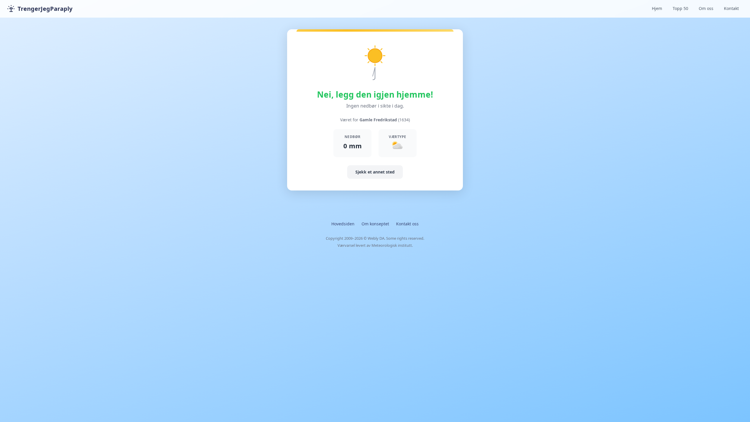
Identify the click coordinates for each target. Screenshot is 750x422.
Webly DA (376, 238)
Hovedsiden (342, 224)
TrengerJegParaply (45, 9)
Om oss (706, 8)
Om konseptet (375, 224)
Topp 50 (680, 8)
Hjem (657, 8)
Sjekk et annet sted (375, 172)
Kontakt (731, 8)
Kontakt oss (407, 224)
